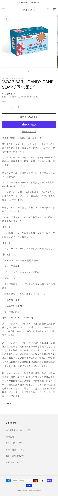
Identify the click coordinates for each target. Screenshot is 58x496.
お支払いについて (14, 462)
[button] (3, 10)
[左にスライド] (23, 72)
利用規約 (10, 436)
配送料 (11, 97)
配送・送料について (15, 456)
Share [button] (8, 403)
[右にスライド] (35, 72)
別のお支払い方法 (29, 131)
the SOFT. (25, 490)
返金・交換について (15, 449)
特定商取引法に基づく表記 (18, 430)
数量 (4, 101)
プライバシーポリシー (16, 443)
